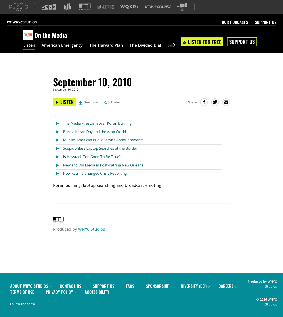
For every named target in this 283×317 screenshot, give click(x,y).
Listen (29, 46)
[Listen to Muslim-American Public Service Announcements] (59, 140)
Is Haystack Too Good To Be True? (92, 156)
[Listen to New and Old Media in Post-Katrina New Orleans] (59, 165)
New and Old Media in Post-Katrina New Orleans (103, 165)
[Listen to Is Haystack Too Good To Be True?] (59, 157)
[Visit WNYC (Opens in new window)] (49, 7)
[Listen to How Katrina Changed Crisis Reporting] (59, 174)
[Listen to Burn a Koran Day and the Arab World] (59, 132)
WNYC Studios (91, 229)
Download (91, 102)
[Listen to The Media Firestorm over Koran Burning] (59, 124)
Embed (116, 102)
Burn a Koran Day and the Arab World (94, 131)
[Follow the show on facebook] (41, 303)
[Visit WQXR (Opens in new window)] (129, 7)
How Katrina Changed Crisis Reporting (95, 173)
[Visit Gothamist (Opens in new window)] (67, 7)
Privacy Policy (59, 292)
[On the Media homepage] (28, 35)
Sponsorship (157, 286)
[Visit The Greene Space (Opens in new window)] (182, 7)
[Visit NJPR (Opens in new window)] (105, 7)
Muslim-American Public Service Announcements (103, 139)
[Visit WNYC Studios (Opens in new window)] (85, 7)
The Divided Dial (145, 46)
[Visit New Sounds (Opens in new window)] (158, 6)
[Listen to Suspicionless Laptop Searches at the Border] (59, 149)
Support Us (265, 22)
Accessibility (97, 292)
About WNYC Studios (29, 286)
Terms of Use (22, 292)
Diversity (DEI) (194, 286)
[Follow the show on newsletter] (58, 303)
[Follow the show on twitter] (50, 303)
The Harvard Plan (106, 46)
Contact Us (70, 286)
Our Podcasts (235, 22)
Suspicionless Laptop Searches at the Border (100, 148)
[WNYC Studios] (58, 221)
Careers (225, 286)
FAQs (130, 286)
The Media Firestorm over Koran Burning (97, 123)
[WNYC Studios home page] (27, 22)
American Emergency (62, 46)
